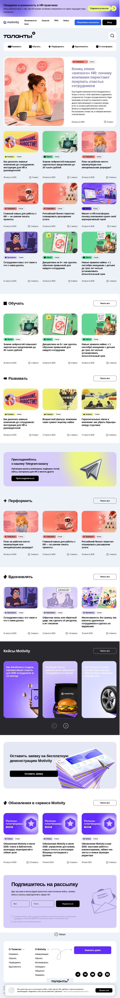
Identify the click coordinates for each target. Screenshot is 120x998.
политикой (17, 918)
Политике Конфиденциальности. (77, 991)
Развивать (16, 46)
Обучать (36, 46)
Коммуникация (41, 954)
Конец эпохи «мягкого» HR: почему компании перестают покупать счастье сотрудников (92, 77)
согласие (35, 916)
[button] (54, 725)
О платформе (105, 46)
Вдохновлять (81, 46)
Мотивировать (41, 962)
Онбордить (40, 967)
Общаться (39, 971)
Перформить (58, 46)
